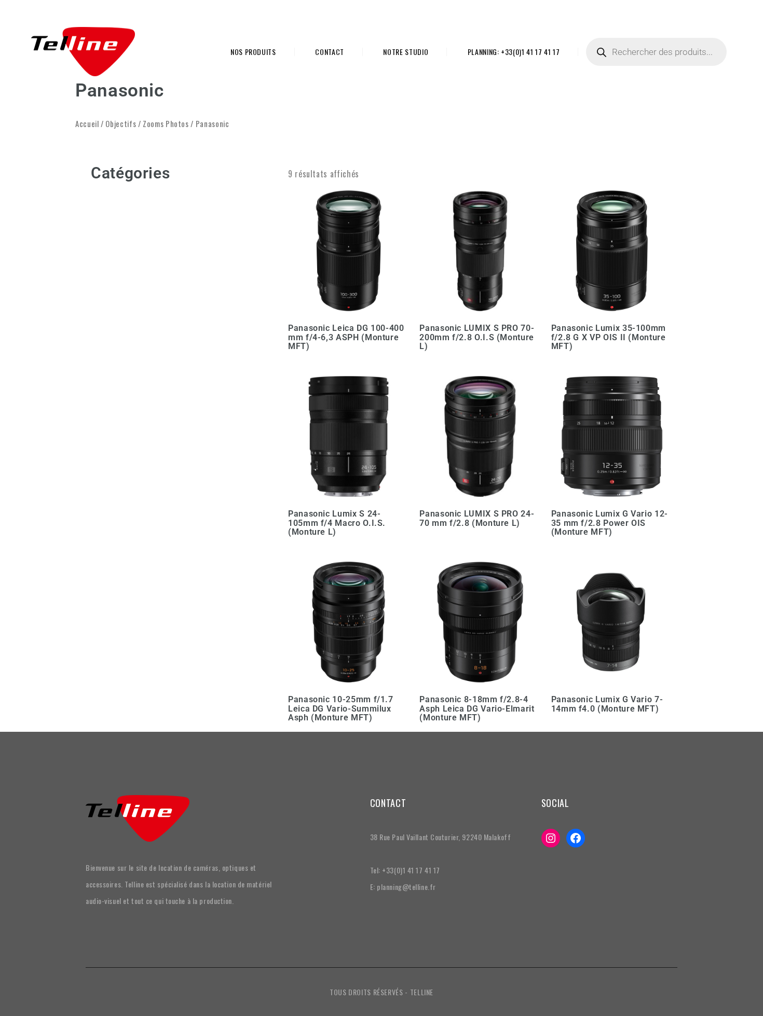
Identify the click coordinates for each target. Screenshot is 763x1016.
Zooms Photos (166, 123)
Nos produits (253, 52)
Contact (329, 52)
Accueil (87, 123)
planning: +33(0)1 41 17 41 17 (514, 52)
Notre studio (405, 52)
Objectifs (120, 123)
